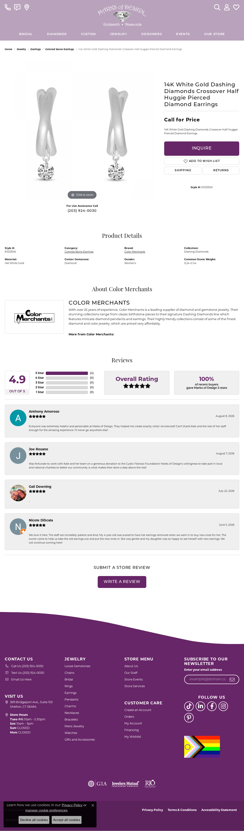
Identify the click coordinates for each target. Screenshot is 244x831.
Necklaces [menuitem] (72, 713)
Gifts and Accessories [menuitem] (80, 739)
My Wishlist (132, 737)
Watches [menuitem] (71, 733)
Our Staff (130, 673)
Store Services (134, 686)
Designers (151, 34)
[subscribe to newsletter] (232, 679)
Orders (129, 717)
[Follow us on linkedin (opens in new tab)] (200, 706)
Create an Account (137, 710)
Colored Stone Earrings (59, 49)
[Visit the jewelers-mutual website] (125, 784)
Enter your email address (203, 670)
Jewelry (118, 34)
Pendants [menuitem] (71, 699)
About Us (131, 666)
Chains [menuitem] (69, 673)
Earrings (35, 49)
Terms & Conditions (182, 810)
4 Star (39, 378)
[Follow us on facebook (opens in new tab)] (212, 706)
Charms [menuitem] (70, 706)
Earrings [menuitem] (70, 693)
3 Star (40, 382)
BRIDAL (26, 34)
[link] (8, 7)
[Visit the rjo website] (150, 784)
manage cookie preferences (46, 810)
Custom (88, 34)
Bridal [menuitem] (69, 679)
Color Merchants (134, 252)
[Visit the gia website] (97, 784)
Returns (221, 170)
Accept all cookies (66, 820)
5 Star (40, 373)
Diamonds (57, 34)
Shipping (183, 170)
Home (8, 49)
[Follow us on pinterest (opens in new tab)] (189, 717)
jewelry (21, 49)
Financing (131, 730)
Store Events (133, 679)
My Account (133, 723)
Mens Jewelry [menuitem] (74, 726)
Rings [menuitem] (69, 686)
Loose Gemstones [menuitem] (77, 666)
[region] (82, 129)
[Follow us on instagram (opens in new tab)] (223, 706)
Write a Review (122, 582)
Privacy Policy (152, 810)
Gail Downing (40, 486)
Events (183, 34)
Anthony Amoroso (44, 411)
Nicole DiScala (41, 520)
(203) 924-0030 (82, 211)
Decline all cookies (34, 820)
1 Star (40, 392)
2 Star (40, 387)
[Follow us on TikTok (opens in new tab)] (189, 706)
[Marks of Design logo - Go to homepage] (122, 14)
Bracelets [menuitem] (71, 719)
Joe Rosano (38, 449)
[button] (217, 7)
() (92, 373)
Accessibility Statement (219, 810)
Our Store (214, 34)
